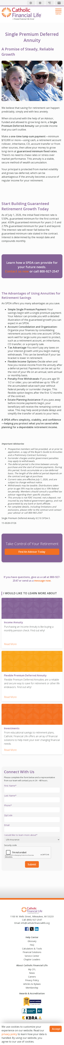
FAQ (32, 944)
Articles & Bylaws (32, 983)
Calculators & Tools (32, 948)
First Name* (10, 785)
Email (6, 825)
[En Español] (31, 2)
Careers (32, 976)
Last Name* (10, 795)
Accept (56, 1029)
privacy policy (9, 1034)
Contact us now (17, 271)
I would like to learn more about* (20, 835)
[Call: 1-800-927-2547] (49, 2)
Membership (32, 987)
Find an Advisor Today (31, 551)
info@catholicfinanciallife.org (35, 922)
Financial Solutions (32, 952)
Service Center (32, 955)
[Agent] (40, 2)
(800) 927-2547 (34, 919)
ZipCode (8, 815)
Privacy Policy (32, 980)
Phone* (8, 805)
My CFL (32, 969)
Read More (10, 644)
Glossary (32, 941)
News (32, 972)
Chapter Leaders (32, 959)
